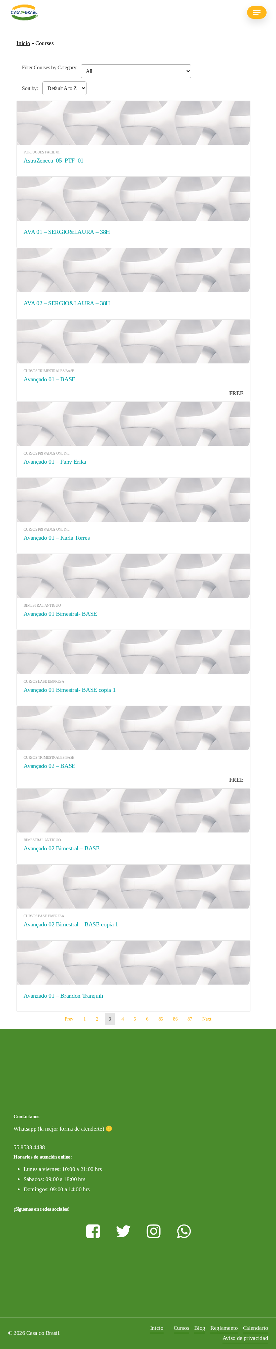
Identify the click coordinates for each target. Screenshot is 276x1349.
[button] (257, 12)
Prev (69, 1019)
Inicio (23, 43)
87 (189, 1019)
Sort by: (30, 88)
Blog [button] (199, 1328)
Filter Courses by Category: (49, 67)
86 (175, 1019)
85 (161, 1019)
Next (206, 1019)
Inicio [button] (157, 1328)
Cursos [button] (181, 1328)
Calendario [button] (255, 1328)
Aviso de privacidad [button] (245, 1338)
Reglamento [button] (224, 1328)
